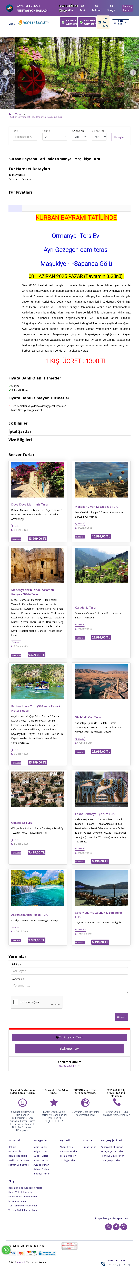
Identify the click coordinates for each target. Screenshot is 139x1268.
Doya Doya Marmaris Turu (29, 504)
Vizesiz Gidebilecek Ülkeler (23, 1210)
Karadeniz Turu (85, 607)
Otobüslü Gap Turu (88, 717)
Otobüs (17, 526)
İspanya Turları (42, 1173)
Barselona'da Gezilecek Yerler (25, 1187)
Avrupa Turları (41, 1164)
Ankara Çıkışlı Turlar (112, 1146)
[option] (69, 73)
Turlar (18, 114)
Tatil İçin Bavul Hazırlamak (23, 1205)
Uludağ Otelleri (68, 1160)
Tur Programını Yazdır (71, 1037)
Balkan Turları (41, 1169)
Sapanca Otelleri (69, 1151)
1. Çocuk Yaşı (78, 130)
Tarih (15, 130)
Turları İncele (126, 8)
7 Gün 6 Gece (84, 628)
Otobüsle (82, 930)
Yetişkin (46, 130)
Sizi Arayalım (69, 1049)
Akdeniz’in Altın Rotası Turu (29, 915)
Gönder (121, 1017)
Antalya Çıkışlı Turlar (112, 1151)
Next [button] (133, 72)
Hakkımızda (14, 1151)
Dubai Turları (41, 1155)
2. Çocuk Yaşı (98, 130)
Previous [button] (6, 72)
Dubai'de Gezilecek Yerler (22, 1196)
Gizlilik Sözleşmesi (18, 1160)
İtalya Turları (41, 1151)
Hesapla (119, 137)
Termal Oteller (68, 1155)
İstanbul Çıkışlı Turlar (112, 1155)
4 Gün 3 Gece (84, 528)
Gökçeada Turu (21, 823)
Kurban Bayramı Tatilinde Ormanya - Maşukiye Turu (36, 116)
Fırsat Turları (89, 1146)
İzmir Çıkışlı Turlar (110, 1160)
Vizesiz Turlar (41, 1160)
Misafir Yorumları (17, 1201)
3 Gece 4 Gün (20, 530)
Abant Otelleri (67, 1146)
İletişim (12, 1146)
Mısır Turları (40, 1146)
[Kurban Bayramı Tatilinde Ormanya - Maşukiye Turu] (69, 73)
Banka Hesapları (17, 1155)
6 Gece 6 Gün (84, 743)
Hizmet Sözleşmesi (18, 1164)
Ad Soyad (17, 964)
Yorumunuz (18, 979)
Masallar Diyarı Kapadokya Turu (96, 507)
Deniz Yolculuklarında (20, 1192)
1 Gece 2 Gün (20, 844)
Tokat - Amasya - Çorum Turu (95, 814)
